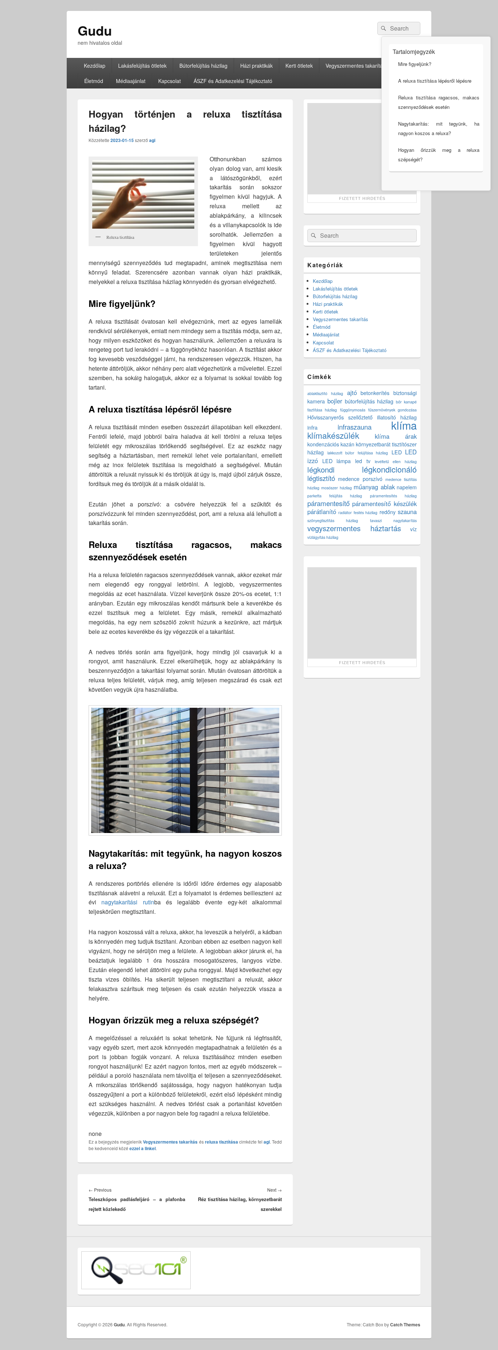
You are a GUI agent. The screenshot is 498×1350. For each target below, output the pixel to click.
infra (312, 427)
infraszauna (354, 426)
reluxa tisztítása (221, 1141)
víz (413, 529)
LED (397, 452)
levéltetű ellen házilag (396, 461)
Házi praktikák (256, 65)
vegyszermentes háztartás (354, 528)
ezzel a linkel (142, 1148)
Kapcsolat (169, 80)
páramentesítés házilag (393, 495)
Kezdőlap (94, 65)
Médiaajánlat (130, 80)
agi (152, 140)
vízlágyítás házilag (322, 537)
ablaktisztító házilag (325, 393)
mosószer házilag (336, 487)
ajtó (352, 392)
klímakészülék (333, 435)
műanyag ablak (374, 486)
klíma (404, 425)
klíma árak (396, 436)
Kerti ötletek (299, 65)
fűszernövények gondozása (392, 409)
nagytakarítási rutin (127, 902)
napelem (407, 487)
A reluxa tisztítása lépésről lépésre (434, 80)
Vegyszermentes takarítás (355, 65)
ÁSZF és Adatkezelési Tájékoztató (233, 80)
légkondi (321, 469)
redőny (388, 512)
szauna (407, 511)
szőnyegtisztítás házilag (332, 520)
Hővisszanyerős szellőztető (340, 417)
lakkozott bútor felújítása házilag (357, 452)
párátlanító (321, 511)
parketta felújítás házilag (334, 495)
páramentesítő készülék (384, 503)
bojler (334, 400)
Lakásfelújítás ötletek (142, 65)
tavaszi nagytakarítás (393, 520)
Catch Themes (405, 1324)
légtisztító (321, 478)
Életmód (93, 80)
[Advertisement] (362, 148)
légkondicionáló (389, 469)
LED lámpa (336, 461)
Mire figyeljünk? (414, 63)
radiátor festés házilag (358, 512)
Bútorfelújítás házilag (203, 65)
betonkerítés (375, 392)
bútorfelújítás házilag (369, 401)
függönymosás (352, 409)
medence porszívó (360, 478)
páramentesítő (328, 503)
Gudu (95, 30)
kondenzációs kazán (330, 444)
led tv (362, 461)
